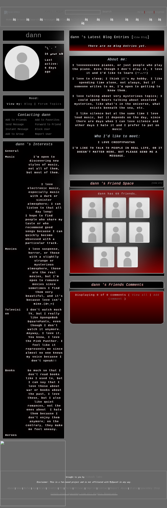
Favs (132, 19)
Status (134, 488)
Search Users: (54, 11)
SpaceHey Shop (150, 488)
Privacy (79, 488)
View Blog (140, 37)
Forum (92, 19)
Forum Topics (50, 104)
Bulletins (77, 19)
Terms (69, 488)
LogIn (149, 12)
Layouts (119, 19)
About (89, 23)
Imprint (91, 488)
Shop (78, 23)
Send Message (14, 124)
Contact (103, 488)
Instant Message (16, 129)
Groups (105, 19)
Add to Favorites (47, 120)
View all (140, 295)
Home (9, 19)
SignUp (159, 12)
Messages (49, 19)
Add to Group (14, 134)
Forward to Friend (48, 124)
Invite (144, 19)
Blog (63, 19)
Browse (21, 19)
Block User (42, 129)
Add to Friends (16, 120)
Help (140, 12)
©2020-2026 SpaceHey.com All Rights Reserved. (84, 493)
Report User (43, 134)
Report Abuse (119, 488)
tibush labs (93, 477)
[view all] (157, 183)
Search (107, 11)
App (155, 19)
